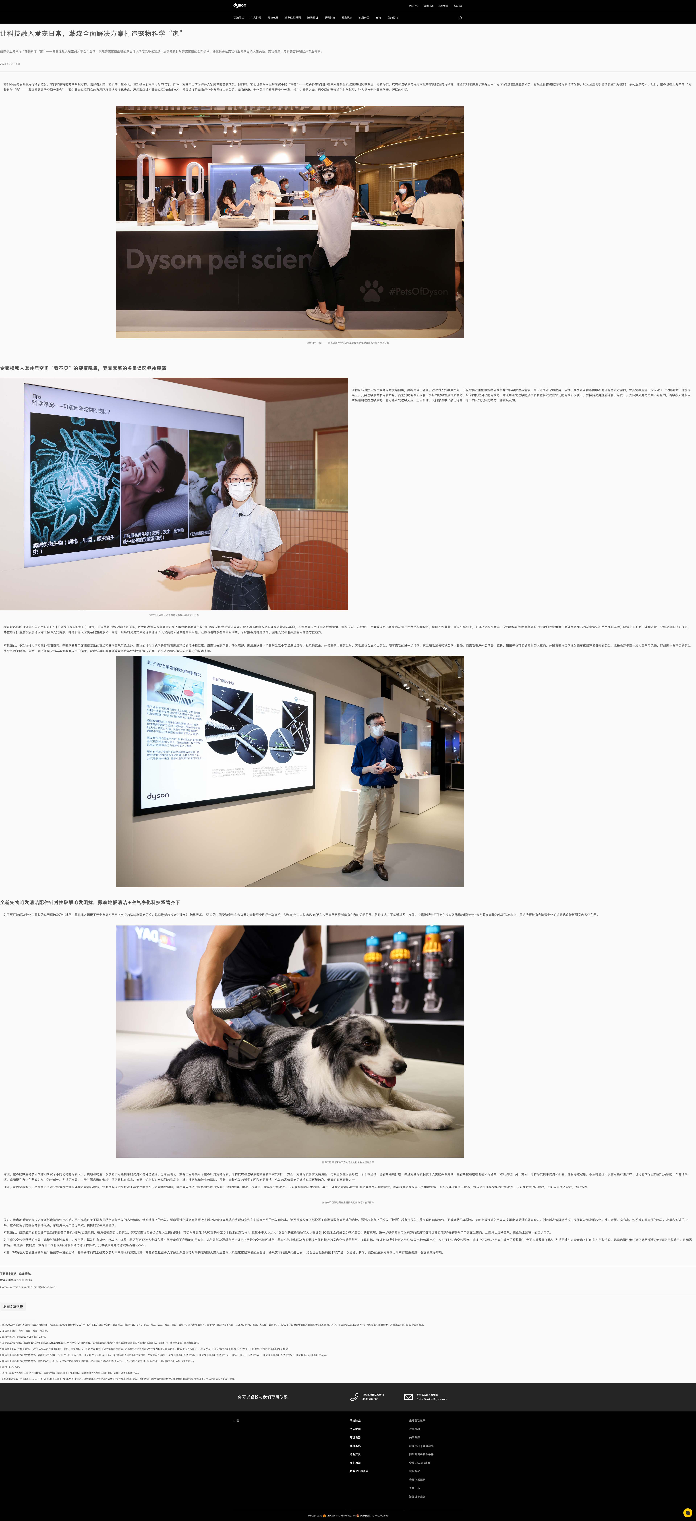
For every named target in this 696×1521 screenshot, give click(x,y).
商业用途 (355, 1463)
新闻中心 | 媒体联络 (421, 1446)
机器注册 (458, 5)
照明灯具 (355, 1454)
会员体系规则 (417, 1479)
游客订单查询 (417, 1496)
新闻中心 (413, 5)
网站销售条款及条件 (421, 1454)
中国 (236, 1421)
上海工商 (331, 1515)
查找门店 (428, 5)
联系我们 (443, 5)
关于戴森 (414, 1437)
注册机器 (414, 1429)
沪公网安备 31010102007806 (373, 1515)
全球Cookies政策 (419, 1463)
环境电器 (355, 1437)
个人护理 (355, 1429)
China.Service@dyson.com (432, 1399)
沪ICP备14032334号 (346, 1515)
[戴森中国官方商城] (242, 6)
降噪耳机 (355, 1446)
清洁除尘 (355, 1420)
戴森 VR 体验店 (359, 1471)
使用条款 (414, 1471)
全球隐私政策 (417, 1420)
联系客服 (687, 1512)
